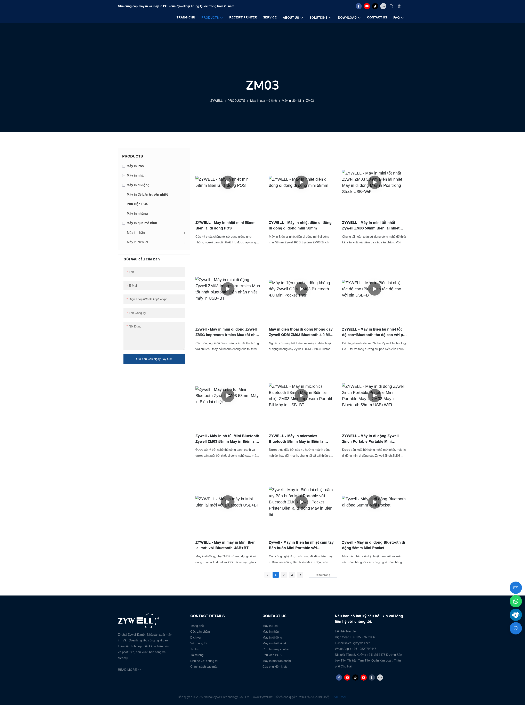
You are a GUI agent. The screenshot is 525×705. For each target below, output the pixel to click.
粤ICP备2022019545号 (315, 697)
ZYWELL (216, 100)
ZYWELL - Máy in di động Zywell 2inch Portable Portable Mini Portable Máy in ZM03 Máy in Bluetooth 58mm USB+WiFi (370, 439)
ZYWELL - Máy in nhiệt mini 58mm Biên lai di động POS (225, 225)
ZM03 (310, 100)
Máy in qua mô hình (263, 100)
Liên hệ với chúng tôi (204, 661)
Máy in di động (272, 637)
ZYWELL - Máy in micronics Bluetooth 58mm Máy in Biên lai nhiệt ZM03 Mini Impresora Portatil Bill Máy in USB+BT (299, 439)
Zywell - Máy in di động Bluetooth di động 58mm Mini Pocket (373, 545)
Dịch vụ (195, 637)
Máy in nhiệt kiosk (274, 643)
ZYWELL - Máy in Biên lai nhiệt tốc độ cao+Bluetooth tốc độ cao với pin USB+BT (374, 332)
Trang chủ (197, 625)
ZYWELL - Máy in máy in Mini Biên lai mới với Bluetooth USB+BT (225, 545)
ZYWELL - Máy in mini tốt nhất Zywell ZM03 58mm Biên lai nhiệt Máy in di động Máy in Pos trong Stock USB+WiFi (370, 226)
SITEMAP (340, 697)
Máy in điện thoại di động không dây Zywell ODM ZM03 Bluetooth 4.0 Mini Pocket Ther (301, 332)
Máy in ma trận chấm (276, 661)
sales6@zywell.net (357, 643)
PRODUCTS (236, 100)
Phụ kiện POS (272, 655)
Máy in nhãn (270, 631)
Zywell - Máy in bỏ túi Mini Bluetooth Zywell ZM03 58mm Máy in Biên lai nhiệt (227, 439)
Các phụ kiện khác (275, 666)
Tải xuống (196, 655)
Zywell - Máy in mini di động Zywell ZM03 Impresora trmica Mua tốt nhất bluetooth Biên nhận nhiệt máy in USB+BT (227, 332)
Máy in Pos (270, 625)
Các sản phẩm (200, 631)
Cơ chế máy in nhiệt (276, 649)
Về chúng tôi (198, 643)
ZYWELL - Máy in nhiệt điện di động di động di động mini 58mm (300, 225)
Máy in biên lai (291, 100)
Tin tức (195, 649)
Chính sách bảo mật (203, 666)
